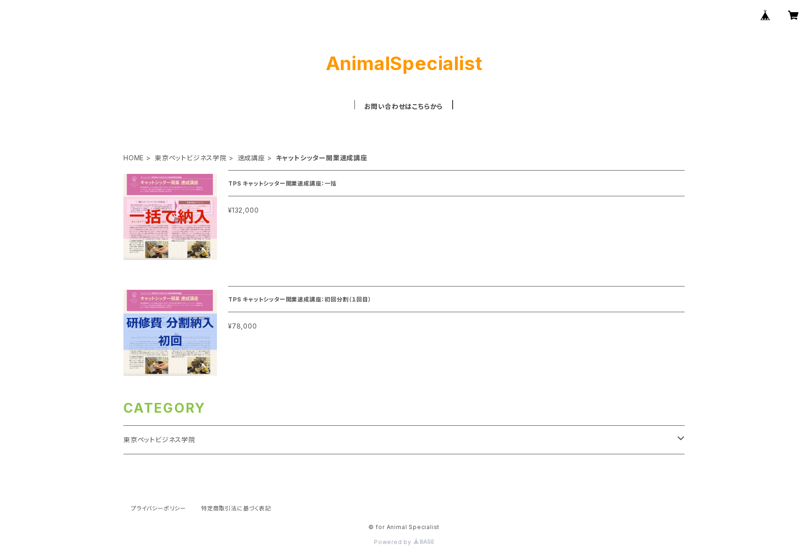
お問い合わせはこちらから (403, 106)
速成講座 (251, 158)
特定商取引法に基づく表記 (236, 508)
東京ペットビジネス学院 (191, 158)
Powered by (393, 541)
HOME (133, 158)
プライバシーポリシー (158, 508)
